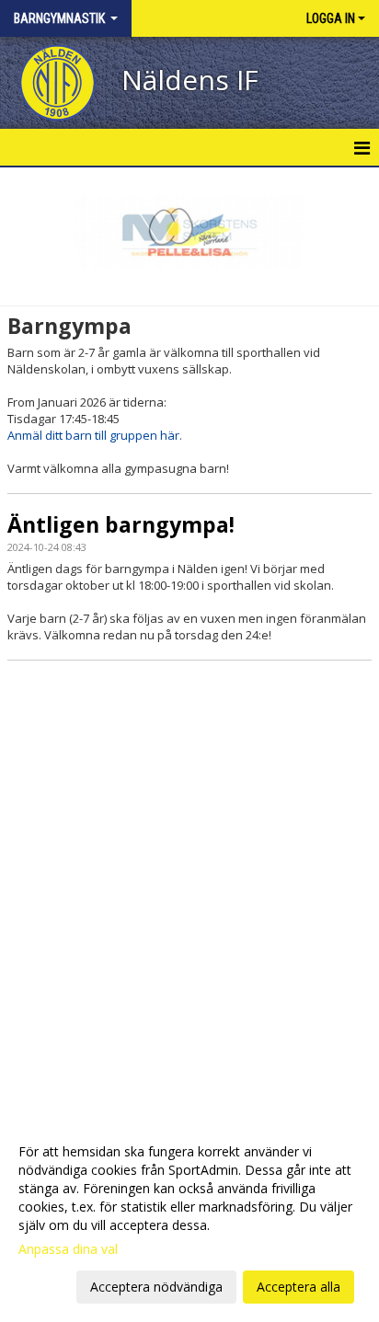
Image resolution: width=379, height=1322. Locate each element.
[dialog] (189, 1218)
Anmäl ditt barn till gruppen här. (94, 435)
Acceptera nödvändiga (156, 1286)
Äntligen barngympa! (121, 524)
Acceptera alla (298, 1286)
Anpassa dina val (68, 1249)
